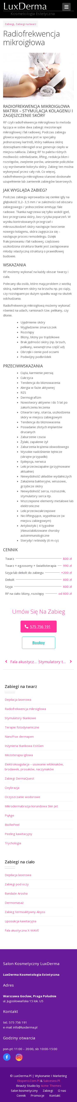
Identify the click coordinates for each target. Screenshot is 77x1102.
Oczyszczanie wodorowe (22, 797)
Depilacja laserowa (18, 699)
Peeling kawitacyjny (18, 834)
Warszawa (11, 996)
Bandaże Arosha (16, 893)
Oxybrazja (12, 788)
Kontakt (54, 1095)
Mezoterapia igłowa (19, 755)
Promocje (37, 1095)
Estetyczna (50, 974)
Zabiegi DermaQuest (19, 778)
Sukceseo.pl (51, 1081)
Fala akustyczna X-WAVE (22, 930)
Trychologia (13, 843)
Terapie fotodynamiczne (22, 727)
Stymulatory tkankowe (20, 718)
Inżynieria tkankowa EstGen (24, 746)
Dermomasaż (14, 903)
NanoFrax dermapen (19, 736)
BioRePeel (12, 824)
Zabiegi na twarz (26, 24)
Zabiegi (9, 24)
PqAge (9, 815)
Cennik (21, 1095)
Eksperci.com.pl (28, 1081)
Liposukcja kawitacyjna (20, 921)
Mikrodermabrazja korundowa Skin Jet (31, 806)
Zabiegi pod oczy (17, 884)
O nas (62, 1090)
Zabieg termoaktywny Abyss (25, 912)
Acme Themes (51, 1086)
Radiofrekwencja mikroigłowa (25, 709)
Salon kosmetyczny (24, 1090)
